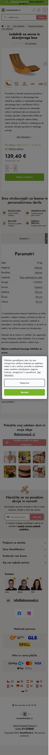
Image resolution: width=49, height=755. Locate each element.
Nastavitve (24, 382)
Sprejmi (24, 392)
